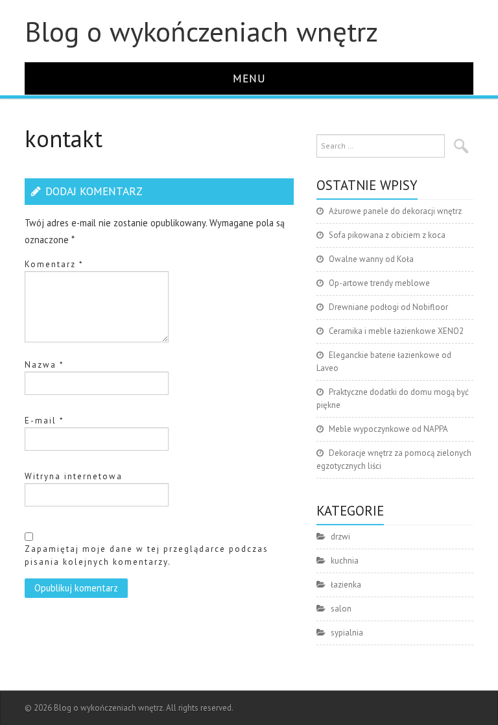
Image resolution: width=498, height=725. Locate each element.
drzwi (340, 536)
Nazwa (44, 364)
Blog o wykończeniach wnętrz (201, 31)
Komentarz (54, 264)
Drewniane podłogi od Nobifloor (388, 307)
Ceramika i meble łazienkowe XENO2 (396, 331)
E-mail (44, 420)
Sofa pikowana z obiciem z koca (387, 235)
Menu (249, 78)
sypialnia (347, 632)
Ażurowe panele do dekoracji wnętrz (395, 211)
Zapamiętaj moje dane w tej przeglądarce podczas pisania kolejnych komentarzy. (146, 555)
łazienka (346, 584)
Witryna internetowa (74, 476)
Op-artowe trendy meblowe (379, 283)
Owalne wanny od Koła (371, 259)
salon (341, 608)
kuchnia (345, 560)
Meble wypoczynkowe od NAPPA (388, 428)
